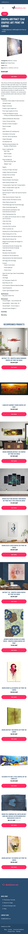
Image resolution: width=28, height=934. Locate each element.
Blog (5, 908)
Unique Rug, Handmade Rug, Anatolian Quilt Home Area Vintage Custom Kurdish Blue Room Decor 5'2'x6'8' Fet (14, 816)
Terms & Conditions (18, 929)
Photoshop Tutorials (9, 900)
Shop (4, 14)
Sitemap (18, 931)
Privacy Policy (11, 931)
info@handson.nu (5, 2)
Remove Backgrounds (10, 906)
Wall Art (10, 60)
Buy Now (14, 76)
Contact (10, 929)
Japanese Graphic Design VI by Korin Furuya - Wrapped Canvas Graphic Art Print (14, 641)
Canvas (15, 60)
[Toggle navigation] (3, 8)
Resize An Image (8, 903)
